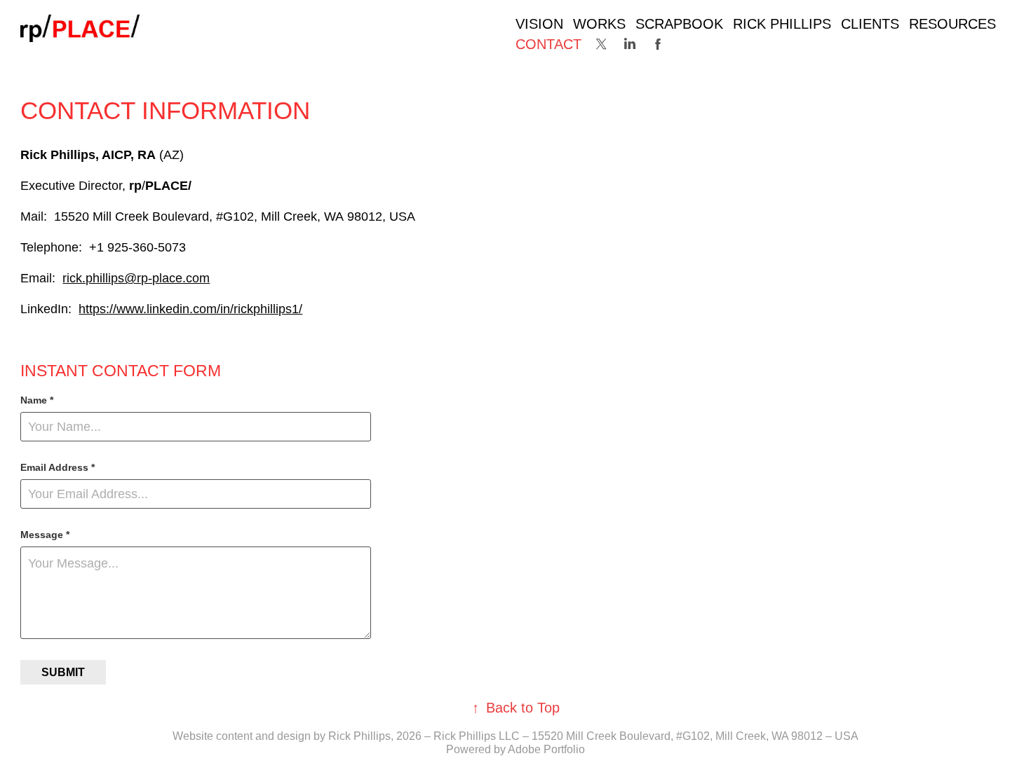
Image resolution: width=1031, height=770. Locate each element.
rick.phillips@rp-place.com (136, 278)
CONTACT (548, 44)
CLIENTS (870, 24)
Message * (44, 534)
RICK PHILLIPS (782, 24)
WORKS (599, 24)
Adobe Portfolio (546, 749)
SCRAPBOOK (679, 24)
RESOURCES (952, 24)
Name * (36, 400)
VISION (539, 24)
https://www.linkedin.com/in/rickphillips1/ (190, 309)
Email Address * (57, 467)
